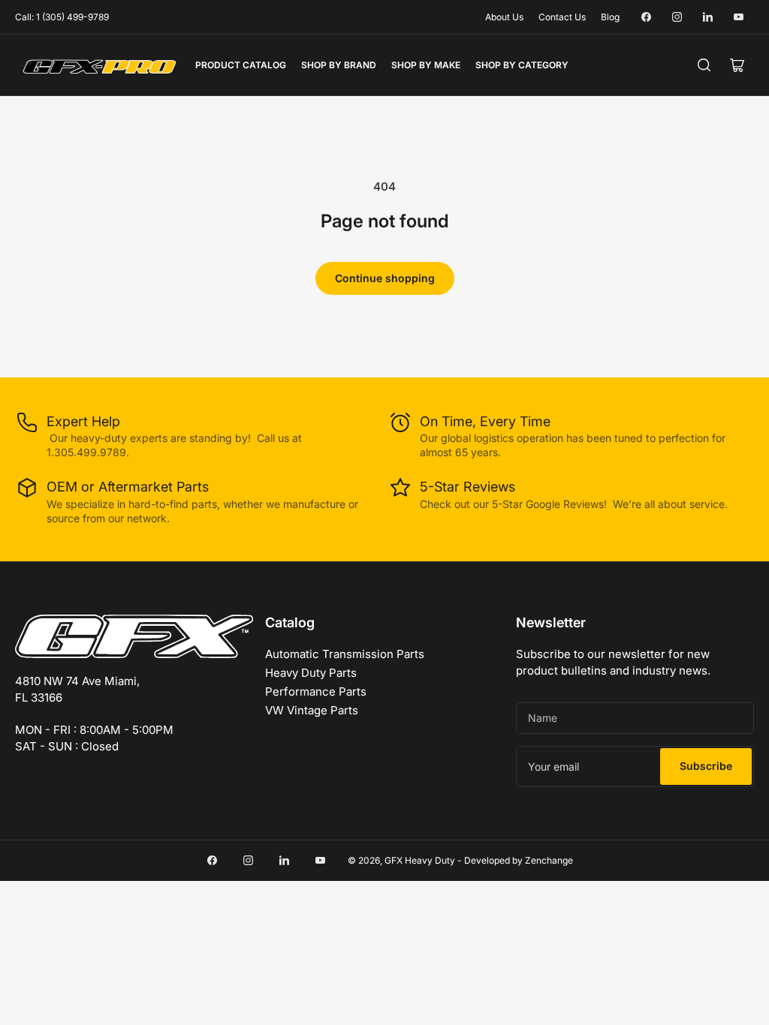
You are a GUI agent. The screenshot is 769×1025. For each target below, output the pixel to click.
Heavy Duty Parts (311, 673)
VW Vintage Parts (311, 710)
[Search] (704, 65)
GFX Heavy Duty (419, 860)
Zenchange (549, 860)
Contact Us (562, 17)
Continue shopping (385, 278)
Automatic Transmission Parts (344, 654)
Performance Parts (315, 691)
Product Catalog (240, 65)
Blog (610, 17)
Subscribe (706, 765)
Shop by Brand (338, 65)
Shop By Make (425, 65)
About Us (504, 17)
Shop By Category (521, 65)
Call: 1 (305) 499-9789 (62, 17)
